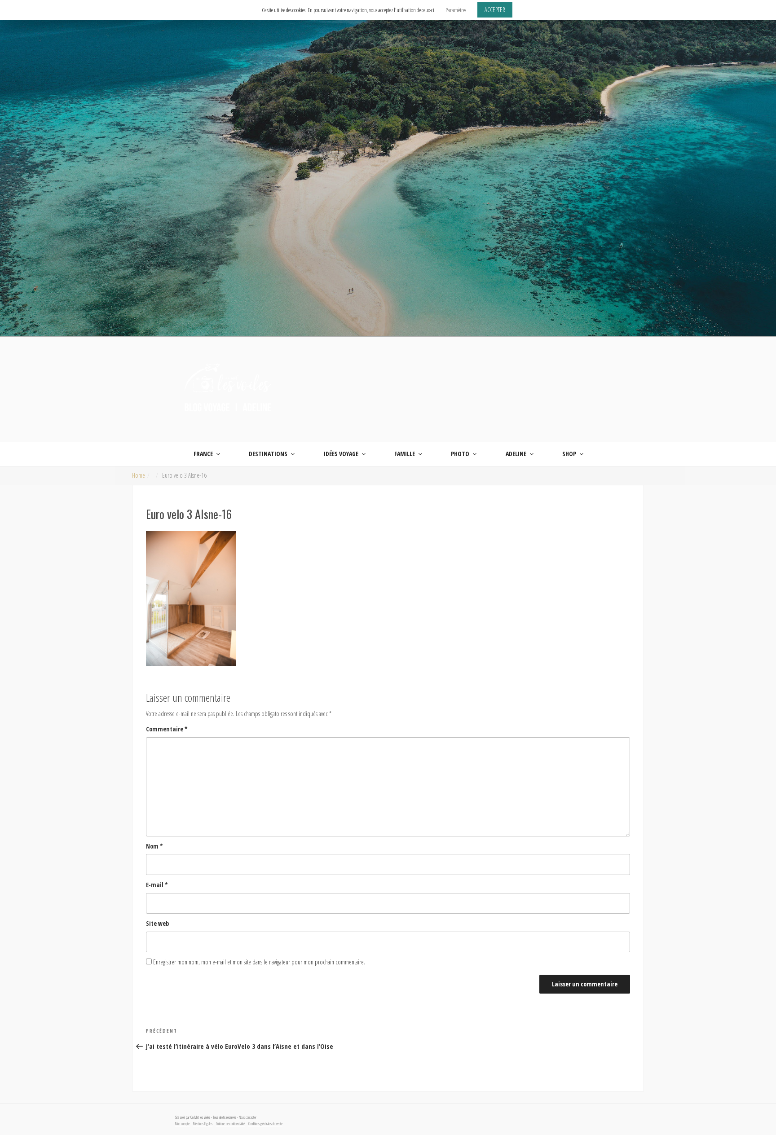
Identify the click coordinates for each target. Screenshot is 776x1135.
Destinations (268, 453)
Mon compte (182, 1123)
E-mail (157, 884)
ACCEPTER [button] (495, 9)
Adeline (516, 453)
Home (138, 475)
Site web (157, 923)
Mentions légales (202, 1123)
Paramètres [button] (455, 10)
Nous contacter (247, 1117)
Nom (154, 846)
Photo (460, 453)
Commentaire (167, 729)
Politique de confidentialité (230, 1123)
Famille (404, 453)
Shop (569, 453)
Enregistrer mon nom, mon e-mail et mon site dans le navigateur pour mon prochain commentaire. (259, 962)
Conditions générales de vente (265, 1123)
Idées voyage (341, 453)
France (203, 453)
